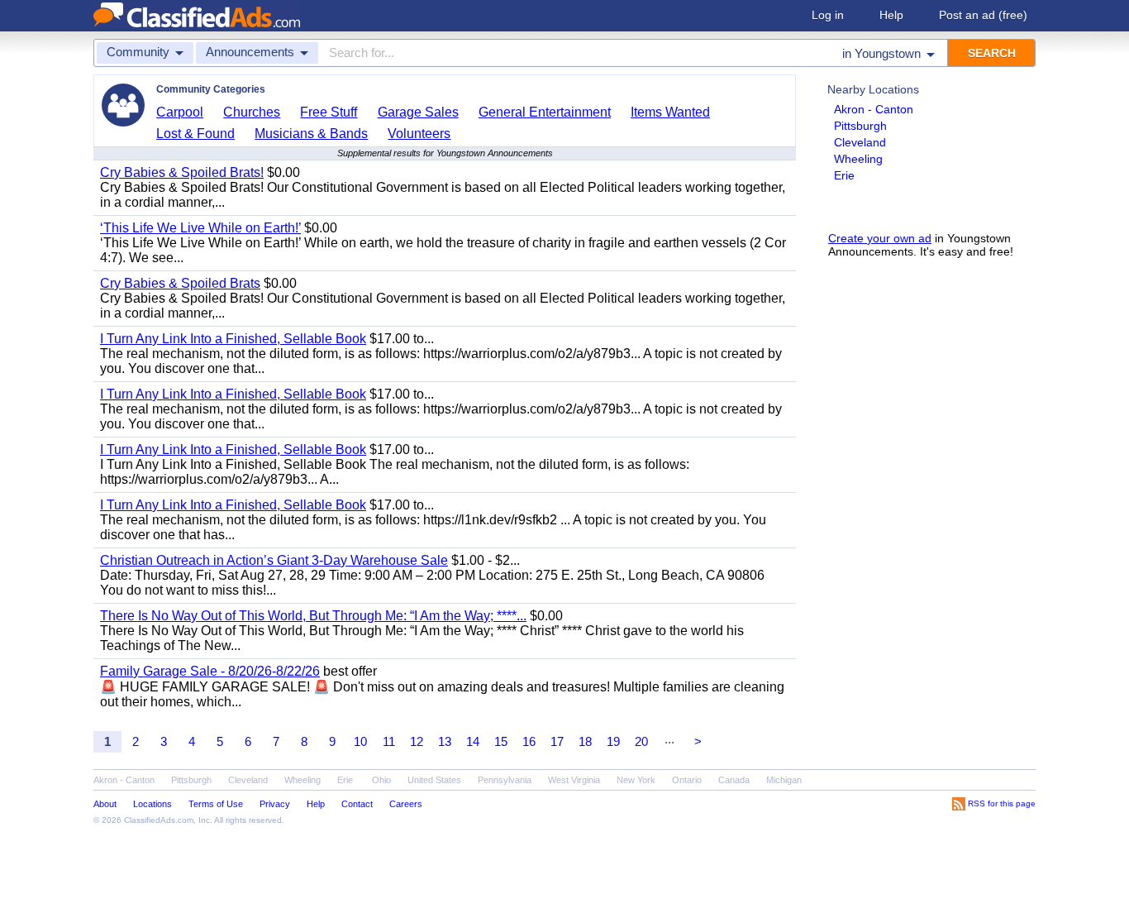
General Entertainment (545, 112)
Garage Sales (418, 112)
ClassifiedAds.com (158, 820)
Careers (405, 804)
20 (641, 741)
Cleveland (860, 142)
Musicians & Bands (311, 134)
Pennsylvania (504, 780)
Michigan (784, 780)
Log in (828, 15)
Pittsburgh (860, 125)
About (105, 804)
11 (389, 741)
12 (416, 741)
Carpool (179, 112)
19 (613, 741)
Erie (844, 175)
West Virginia (574, 780)
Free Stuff (328, 112)
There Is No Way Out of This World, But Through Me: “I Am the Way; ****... (313, 616)
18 (585, 741)
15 (500, 741)
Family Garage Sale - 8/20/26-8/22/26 (210, 671)
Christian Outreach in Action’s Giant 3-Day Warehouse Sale (274, 560)
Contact (357, 804)
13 (444, 741)
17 (557, 741)
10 (360, 741)
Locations (152, 804)
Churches (251, 112)
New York (636, 780)
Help (891, 15)
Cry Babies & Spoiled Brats (180, 283)
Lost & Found (195, 134)
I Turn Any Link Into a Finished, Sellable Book (233, 339)
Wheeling (858, 158)
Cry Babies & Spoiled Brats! (182, 172)
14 (472, 741)
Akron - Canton (873, 109)
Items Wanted (670, 112)
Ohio (381, 780)
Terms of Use (215, 804)
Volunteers (419, 134)
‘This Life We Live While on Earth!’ (200, 228)
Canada (734, 780)
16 (529, 741)
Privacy (275, 804)
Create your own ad (879, 238)
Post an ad (983, 15)
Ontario (687, 780)
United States (434, 780)
